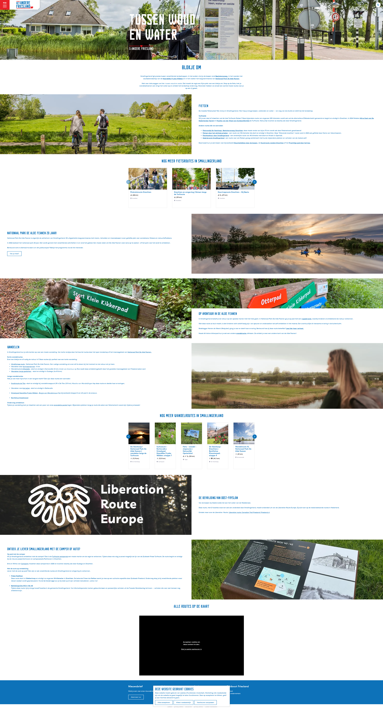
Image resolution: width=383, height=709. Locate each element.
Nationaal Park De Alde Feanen (227, 79)
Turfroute (202, 116)
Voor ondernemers (233, 693)
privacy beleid (198, 706)
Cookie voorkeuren (211, 706)
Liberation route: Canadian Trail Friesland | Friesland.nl (249, 512)
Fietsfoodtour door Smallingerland (216, 135)
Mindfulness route (18, 364)
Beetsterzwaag (221, 76)
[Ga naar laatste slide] (128, 436)
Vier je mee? (14, 254)
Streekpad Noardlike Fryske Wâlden (24, 393)
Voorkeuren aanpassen (205, 702)
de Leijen (26, 388)
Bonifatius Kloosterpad (19, 398)
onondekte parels (60, 405)
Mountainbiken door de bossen (245, 143)
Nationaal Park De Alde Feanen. (140, 352)
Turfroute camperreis (60, 556)
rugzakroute (306, 319)
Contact (230, 691)
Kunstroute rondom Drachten (272, 143)
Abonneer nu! (136, 697)
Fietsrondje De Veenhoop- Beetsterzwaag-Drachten (223, 130)
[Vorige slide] (128, 182)
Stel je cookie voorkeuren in (191, 649)
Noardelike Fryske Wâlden (173, 79)
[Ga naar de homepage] (25, 5)
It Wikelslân (25, 369)
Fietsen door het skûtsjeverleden (215, 133)
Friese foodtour (17, 576)
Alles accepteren (164, 702)
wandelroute (241, 333)
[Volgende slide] (255, 182)
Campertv (25, 564)
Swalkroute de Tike (18, 383)
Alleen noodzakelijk (183, 702)
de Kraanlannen (29, 367)
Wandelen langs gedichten (21, 371)
